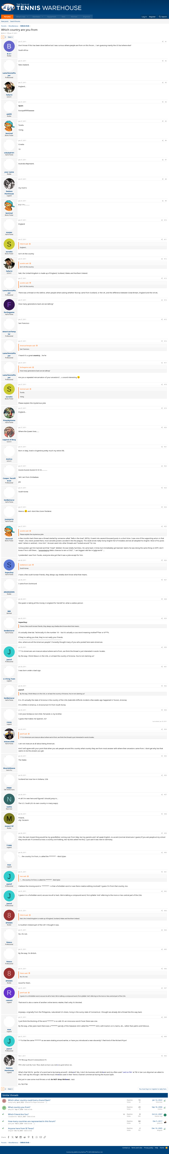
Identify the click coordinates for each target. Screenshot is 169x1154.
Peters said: (24, 973)
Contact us (126, 1148)
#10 (165, 220)
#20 (165, 427)
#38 (165, 814)
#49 (165, 1036)
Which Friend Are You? (18, 1114)
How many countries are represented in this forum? (31, 1121)
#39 (165, 833)
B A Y (4, 33)
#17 (165, 363)
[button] (28, 17)
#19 (165, 408)
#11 (165, 239)
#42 (165, 891)
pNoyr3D (11, 1109)
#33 (165, 710)
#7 (166, 160)
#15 (165, 319)
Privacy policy (148, 1148)
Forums (7, 16)
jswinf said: (23, 734)
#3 (166, 83)
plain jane (11, 1124)
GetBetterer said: (25, 565)
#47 (165, 988)
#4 (166, 102)
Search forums (15, 21)
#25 (165, 526)
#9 (166, 201)
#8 (166, 179)
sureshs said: (24, 263)
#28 (165, 599)
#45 (165, 949)
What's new (20, 16)
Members (36, 16)
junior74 (159, 1123)
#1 (166, 42)
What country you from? (19, 1107)
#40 (165, 852)
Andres (160, 1109)
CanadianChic (12, 1117)
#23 (165, 488)
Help (156, 1148)
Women (74, 16)
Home (162, 1148)
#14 (165, 300)
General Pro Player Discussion (34, 1102)
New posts (4, 21)
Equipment (51, 16)
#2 (166, 61)
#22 (165, 466)
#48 (165, 1017)
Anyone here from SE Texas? (21, 1128)
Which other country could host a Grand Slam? (29, 1100)
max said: (23, 876)
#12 (165, 259)
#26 (165, 560)
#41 (165, 872)
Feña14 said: (24, 244)
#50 (165, 1056)
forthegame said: (26, 367)
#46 (165, 969)
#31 (165, 667)
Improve (86, 16)
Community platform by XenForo (84, 1152)
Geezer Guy (158, 1116)
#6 (166, 140)
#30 (165, 647)
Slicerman (159, 1102)
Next (9, 37)
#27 (165, 580)
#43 (165, 911)
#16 (165, 341)
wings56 (10, 1131)
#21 (165, 447)
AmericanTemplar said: (27, 346)
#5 (166, 121)
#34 (165, 729)
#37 (165, 795)
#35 (165, 756)
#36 (165, 775)
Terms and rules (136, 1148)
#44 (165, 930)
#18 (165, 384)
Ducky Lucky (12, 1102)
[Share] (162, 41)
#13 (165, 278)
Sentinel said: (24, 389)
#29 (165, 618)
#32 (165, 686)
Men (63, 16)
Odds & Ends (28, 1109)
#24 (165, 507)
